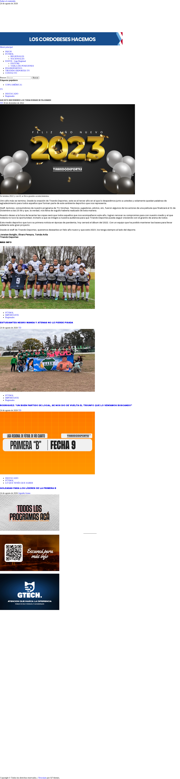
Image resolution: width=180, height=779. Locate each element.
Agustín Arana (24, 493)
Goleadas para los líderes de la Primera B (28, 488)
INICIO (8, 51)
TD (1, 103)
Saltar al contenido (7, 1)
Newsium (42, 778)
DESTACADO (11, 94)
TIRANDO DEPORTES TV (17, 70)
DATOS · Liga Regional (15, 61)
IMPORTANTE (12, 315)
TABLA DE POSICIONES (22, 66)
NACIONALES (17, 59)
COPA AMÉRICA (13, 85)
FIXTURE (15, 63)
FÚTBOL (9, 54)
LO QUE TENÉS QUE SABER (19, 483)
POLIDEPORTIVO (13, 68)
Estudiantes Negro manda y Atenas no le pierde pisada (36, 322)
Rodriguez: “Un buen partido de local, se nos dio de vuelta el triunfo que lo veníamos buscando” (66, 405)
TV (1, 89)
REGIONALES (17, 56)
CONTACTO (11, 73)
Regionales (9, 96)
